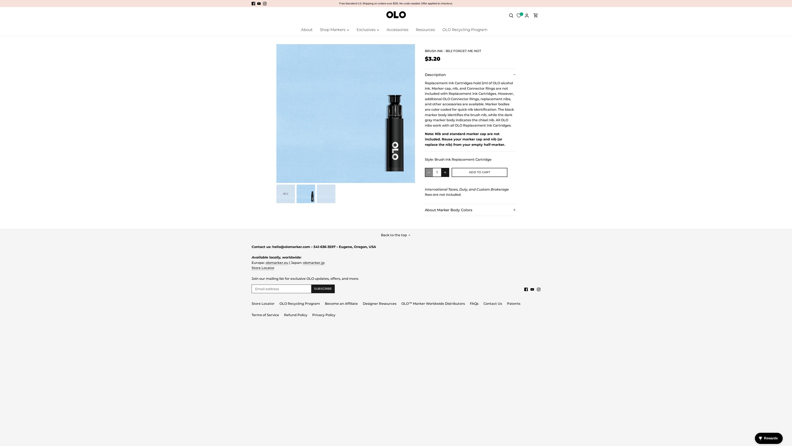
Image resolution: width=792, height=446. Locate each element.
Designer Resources (379, 304)
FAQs (474, 304)
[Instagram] (264, 3)
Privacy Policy (323, 315)
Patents (513, 304)
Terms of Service (265, 315)
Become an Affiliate (341, 304)
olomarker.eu (277, 263)
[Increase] (445, 172)
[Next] (408, 113)
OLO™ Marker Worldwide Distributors (433, 304)
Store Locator (263, 268)
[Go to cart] (535, 15)
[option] (345, 113)
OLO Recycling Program (299, 304)
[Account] (526, 15)
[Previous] (282, 113)
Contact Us (492, 304)
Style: (429, 159)
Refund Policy (295, 315)
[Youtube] (259, 3)
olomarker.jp (314, 263)
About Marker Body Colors (448, 210)
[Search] (511, 15)
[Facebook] (253, 3)
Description (435, 75)
